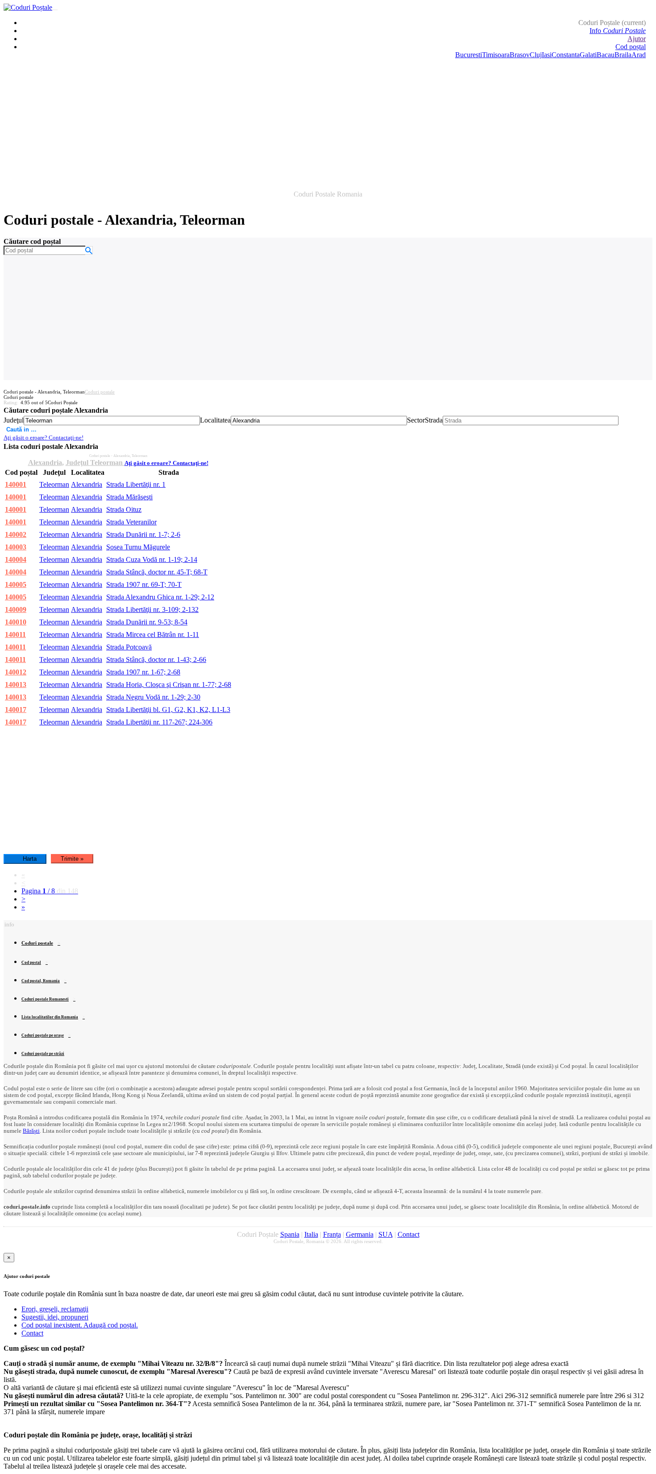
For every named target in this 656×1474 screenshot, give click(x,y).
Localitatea (215, 420)
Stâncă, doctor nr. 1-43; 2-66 (156, 659)
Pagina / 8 (49, 891)
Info (618, 30)
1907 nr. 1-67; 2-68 (143, 672)
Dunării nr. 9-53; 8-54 (146, 622)
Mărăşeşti (129, 497)
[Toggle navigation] (55, 9)
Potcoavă (129, 647)
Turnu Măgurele (138, 547)
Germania (360, 1234)
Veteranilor (131, 522)
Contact (408, 1234)
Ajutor (636, 38)
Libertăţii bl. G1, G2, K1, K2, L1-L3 (168, 709)
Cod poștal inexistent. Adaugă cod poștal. (79, 1325)
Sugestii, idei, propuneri (54, 1317)
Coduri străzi (42, 1053)
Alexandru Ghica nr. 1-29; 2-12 (160, 597)
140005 (15, 584)
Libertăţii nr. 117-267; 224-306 (159, 722)
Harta (30, 858)
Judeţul (14, 420)
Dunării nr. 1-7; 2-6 (143, 534)
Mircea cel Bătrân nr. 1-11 (152, 634)
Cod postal (31, 962)
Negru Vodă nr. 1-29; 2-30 (153, 697)
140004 (15, 559)
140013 (15, 684)
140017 (15, 709)
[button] (9, 924)
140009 (15, 609)
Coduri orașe (42, 1035)
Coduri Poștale (612, 22)
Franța (332, 1234)
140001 (15, 484)
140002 (15, 534)
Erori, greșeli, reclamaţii (54, 1309)
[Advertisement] (328, 121)
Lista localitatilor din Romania (49, 1017)
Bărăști (31, 1131)
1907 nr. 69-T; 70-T (144, 584)
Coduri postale (100, 391)
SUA (385, 1234)
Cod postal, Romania (40, 981)
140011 (15, 634)
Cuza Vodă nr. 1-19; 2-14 (151, 559)
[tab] (328, 1069)
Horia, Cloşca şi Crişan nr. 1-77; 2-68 (168, 684)
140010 (15, 622)
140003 (15, 547)
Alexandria (45, 462)
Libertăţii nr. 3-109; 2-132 (152, 609)
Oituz (123, 509)
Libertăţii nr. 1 (136, 484)
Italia (311, 1234)
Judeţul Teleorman (95, 462)
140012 (15, 672)
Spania (289, 1234)
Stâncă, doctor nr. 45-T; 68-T (157, 572)
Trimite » (72, 858)
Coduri (45, 999)
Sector (416, 420)
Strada (434, 420)
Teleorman (54, 484)
